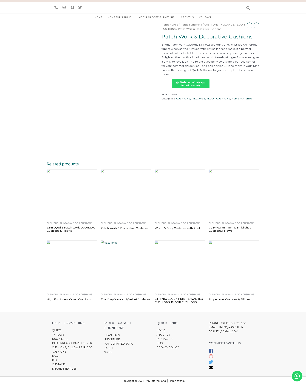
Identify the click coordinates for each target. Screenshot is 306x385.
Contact (205, 17)
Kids (55, 360)
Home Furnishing (119, 17)
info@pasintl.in (231, 327)
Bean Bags (112, 335)
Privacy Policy (168, 347)
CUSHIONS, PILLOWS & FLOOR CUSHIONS (203, 98)
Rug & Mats (60, 339)
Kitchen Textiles (64, 368)
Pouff (109, 348)
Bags (55, 356)
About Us (163, 334)
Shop (175, 24)
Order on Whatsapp (192, 84)
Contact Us (165, 339)
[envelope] (211, 369)
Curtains (59, 364)
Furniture (112, 339)
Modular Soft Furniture (156, 17)
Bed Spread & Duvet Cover (72, 343)
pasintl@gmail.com (223, 331)
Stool (108, 352)
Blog (160, 343)
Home (98, 17)
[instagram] (211, 357)
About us (187, 17)
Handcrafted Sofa (118, 343)
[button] (297, 376)
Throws (58, 334)
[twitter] (211, 363)
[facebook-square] (211, 352)
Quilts (56, 330)
